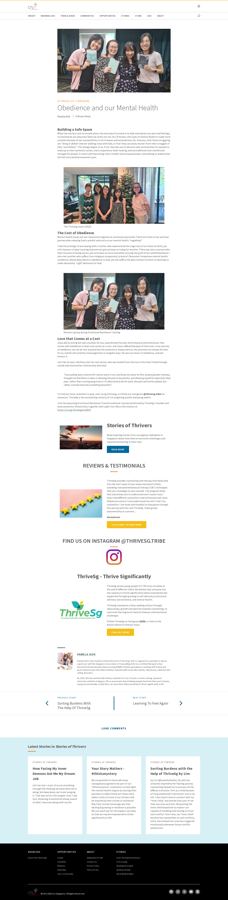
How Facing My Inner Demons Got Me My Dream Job (54, 773)
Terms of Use (92, 869)
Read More (118, 449)
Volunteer (61, 861)
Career (60, 857)
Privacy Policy (93, 865)
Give (149, 15)
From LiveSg (121, 861)
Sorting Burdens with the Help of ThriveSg (74, 705)
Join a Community (65, 873)
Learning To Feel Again (150, 703)
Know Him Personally (37, 857)
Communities (87, 15)
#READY (31, 15)
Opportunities (108, 15)
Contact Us (92, 861)
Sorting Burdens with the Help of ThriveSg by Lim (171, 771)
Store (138, 15)
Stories (125, 15)
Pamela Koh (63, 116)
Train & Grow (67, 15)
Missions (61, 865)
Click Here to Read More (127, 524)
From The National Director (128, 857)
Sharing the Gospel (124, 865)
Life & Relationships (124, 873)
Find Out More (120, 632)
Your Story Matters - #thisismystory (108, 771)
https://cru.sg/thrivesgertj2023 (74, 409)
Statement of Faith (95, 857)
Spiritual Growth (123, 869)
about (160, 15)
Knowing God (48, 15)
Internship (61, 869)
